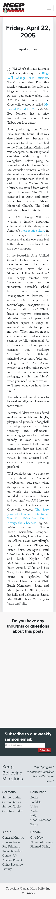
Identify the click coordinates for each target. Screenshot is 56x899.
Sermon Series (11, 802)
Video (34, 806)
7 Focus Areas (11, 842)
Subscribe (45, 750)
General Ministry (13, 837)
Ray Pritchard (11, 846)
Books (34, 797)
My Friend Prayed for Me (28, 106)
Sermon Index (11, 797)
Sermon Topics (11, 806)
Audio (34, 811)
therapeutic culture (33, 230)
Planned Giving (40, 846)
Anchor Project (12, 860)
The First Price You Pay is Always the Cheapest (28, 520)
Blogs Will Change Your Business (28, 75)
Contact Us (9, 855)
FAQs (34, 815)
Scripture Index (12, 811)
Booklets (35, 802)
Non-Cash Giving (41, 842)
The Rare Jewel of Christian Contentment (28, 511)
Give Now (37, 837)
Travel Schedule (12, 851)
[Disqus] (28, 678)
